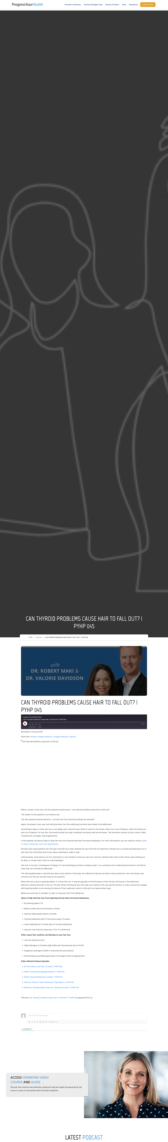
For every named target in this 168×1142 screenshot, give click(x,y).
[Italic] (32, 1022)
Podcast (39, 637)
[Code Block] (48, 1022)
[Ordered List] (40, 1022)
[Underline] (34, 1022)
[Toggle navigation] (22, 9)
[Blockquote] (45, 1022)
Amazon (33, 736)
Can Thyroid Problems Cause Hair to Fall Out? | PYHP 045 (53, 997)
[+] (56, 1021)
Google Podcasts (61, 736)
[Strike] (37, 1022)
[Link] (51, 1022)
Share (40, 727)
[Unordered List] (43, 1022)
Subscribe (32, 727)
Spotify (73, 736)
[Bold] (29, 1022)
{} (53, 1021)
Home (30, 637)
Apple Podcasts (45, 736)
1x (36, 724)
